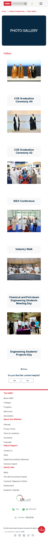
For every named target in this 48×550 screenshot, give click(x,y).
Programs (8, 407)
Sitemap (7, 424)
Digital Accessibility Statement (16, 459)
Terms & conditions (11, 433)
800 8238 (30, 517)
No (28, 380)
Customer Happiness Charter (15, 481)
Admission (8, 411)
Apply (6, 472)
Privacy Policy (9, 429)
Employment (9, 486)
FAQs (6, 455)
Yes (14, 380)
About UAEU (8, 398)
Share (24, 369)
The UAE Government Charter (15, 477)
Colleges (7, 403)
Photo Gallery (31, 11)
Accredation (8, 416)
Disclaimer (8, 438)
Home (4, 11)
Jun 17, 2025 (20, 532)
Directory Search (10, 464)
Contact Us (8, 451)
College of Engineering (16, 11)
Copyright (7, 442)
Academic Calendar (11, 490)
